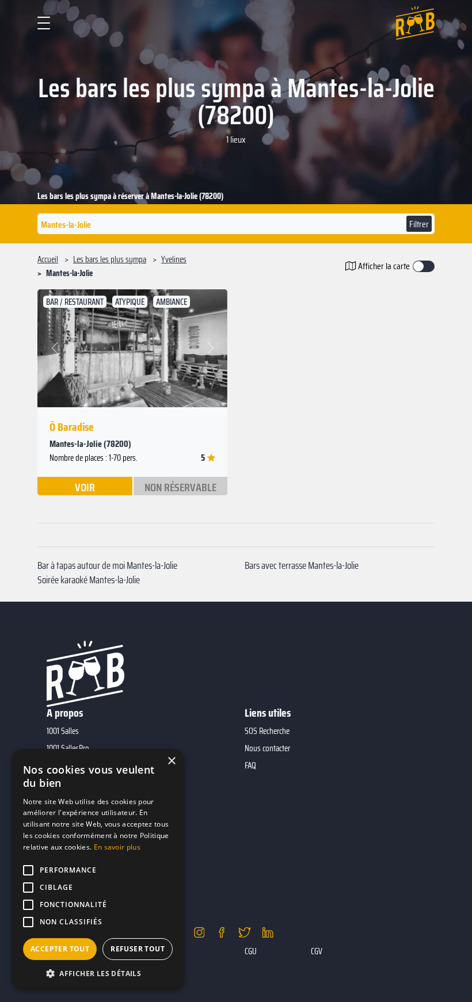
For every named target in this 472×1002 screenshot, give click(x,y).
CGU (251, 951)
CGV (316, 951)
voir (85, 486)
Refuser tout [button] (138, 949)
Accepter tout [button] (60, 949)
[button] (55, 348)
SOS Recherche (267, 731)
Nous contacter (267, 748)
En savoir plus (117, 847)
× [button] (171, 761)
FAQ (250, 765)
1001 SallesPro (68, 748)
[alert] (98, 869)
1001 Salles (63, 731)
